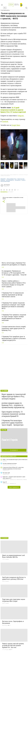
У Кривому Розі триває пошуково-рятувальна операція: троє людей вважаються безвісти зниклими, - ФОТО (13, 305)
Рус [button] (5, 7)
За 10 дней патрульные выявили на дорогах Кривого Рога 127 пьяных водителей (13, 110)
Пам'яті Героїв (10, 439)
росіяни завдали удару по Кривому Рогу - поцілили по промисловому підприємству (13, 405)
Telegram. (21, 116)
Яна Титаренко (7, 184)
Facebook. (5, 121)
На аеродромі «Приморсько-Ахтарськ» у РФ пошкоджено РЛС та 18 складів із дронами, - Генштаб (14, 273)
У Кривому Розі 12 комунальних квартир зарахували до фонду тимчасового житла (13, 295)
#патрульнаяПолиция (5, 181)
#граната (23, 180)
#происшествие (20, 179)
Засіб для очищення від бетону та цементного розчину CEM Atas (14, 578)
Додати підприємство (14, 487)
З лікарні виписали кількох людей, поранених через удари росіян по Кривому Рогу (14, 328)
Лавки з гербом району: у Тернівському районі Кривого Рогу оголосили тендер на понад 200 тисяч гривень (14, 284)
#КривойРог (3, 179)
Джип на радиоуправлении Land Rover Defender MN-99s (13, 556)
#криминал (3, 180)
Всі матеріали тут (14, 450)
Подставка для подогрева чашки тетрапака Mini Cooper (13, 600)
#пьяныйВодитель (10, 180)
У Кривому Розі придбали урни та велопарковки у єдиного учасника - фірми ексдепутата (14, 338)
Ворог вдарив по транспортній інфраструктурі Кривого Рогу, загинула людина (14, 396)
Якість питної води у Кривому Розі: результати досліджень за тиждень (14, 264)
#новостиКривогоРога (12, 179)
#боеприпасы (18, 180)
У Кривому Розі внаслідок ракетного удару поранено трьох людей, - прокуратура (12, 422)
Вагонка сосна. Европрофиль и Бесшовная (13, 622)
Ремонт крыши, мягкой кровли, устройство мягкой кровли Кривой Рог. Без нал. (13, 645)
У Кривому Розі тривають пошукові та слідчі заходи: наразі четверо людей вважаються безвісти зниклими (14, 317)
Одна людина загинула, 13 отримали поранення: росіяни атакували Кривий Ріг (13, 414)
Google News (15, 125)
